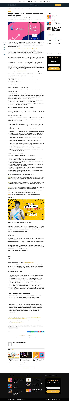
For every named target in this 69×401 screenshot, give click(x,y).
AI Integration (10, 325)
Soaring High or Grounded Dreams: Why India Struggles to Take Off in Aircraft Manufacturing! (56, 29)
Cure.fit (9, 182)
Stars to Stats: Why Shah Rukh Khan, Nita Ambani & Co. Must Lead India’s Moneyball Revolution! (26, 361)
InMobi (9, 194)
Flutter (40, 325)
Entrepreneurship (35, 325)
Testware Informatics (22, 399)
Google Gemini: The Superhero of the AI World (56, 23)
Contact (48, 1)
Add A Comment (26, 367)
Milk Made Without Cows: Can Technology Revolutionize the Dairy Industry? (38, 360)
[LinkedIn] (4, 54)
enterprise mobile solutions (21, 71)
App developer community (28, 262)
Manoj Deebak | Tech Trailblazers (15, 19)
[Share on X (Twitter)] (42, 19)
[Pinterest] (4, 52)
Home (20, 1)
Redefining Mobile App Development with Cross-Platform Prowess (26, 48)
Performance (24, 326)
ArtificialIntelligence (16, 325)
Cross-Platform (23, 325)
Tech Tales (30, 1)
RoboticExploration (29, 326)
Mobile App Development (16, 326)
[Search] (60, 1)
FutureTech (10, 326)
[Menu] (8, 1)
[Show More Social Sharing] (43, 19)
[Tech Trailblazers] (34, 5)
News (44, 1)
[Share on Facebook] (39, 19)
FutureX (39, 1)
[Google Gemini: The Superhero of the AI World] (49, 23)
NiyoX (9, 187)
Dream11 (9, 177)
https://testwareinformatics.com (18, 322)
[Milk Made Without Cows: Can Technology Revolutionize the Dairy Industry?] (38, 355)
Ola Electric (10, 190)
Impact (35, 1)
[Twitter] (4, 50)
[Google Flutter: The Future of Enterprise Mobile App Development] (26, 31)
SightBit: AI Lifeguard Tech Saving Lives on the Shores (13, 360)
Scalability (35, 326)
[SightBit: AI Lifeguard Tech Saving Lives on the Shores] (13, 355)
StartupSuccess (40, 326)
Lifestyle (24, 1)
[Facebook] (4, 45)
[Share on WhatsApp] (40, 19)
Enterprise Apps (29, 325)
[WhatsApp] (4, 47)
